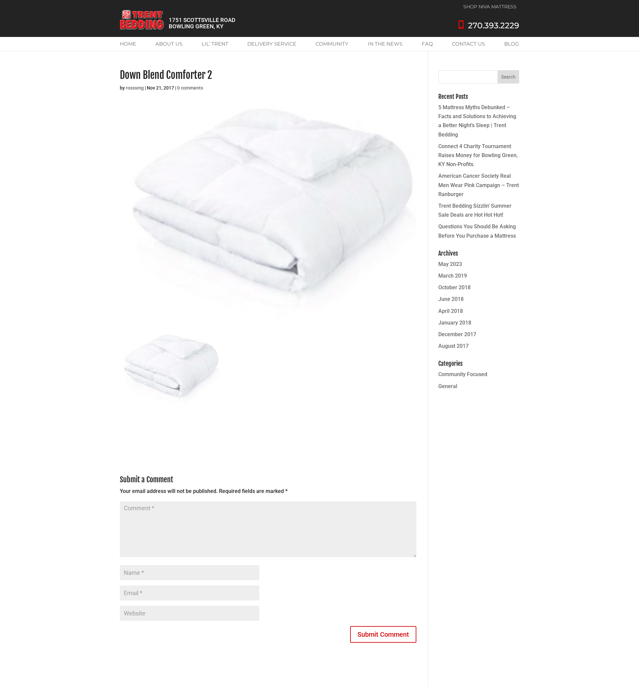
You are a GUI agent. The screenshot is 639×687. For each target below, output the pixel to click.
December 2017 (457, 334)
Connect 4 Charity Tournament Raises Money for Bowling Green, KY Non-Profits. (478, 155)
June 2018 (451, 299)
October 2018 (454, 287)
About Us (168, 44)
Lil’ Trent (215, 44)
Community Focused (462, 374)
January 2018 (454, 323)
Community (332, 44)
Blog (511, 44)
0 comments (190, 88)
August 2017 (453, 346)
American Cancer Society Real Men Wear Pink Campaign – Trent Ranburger (478, 185)
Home (128, 44)
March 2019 (452, 276)
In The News (385, 44)
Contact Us (468, 44)
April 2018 (450, 311)
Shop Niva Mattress (490, 7)
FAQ (427, 44)
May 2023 (450, 264)
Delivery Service (271, 44)
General (447, 386)
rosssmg (135, 88)
